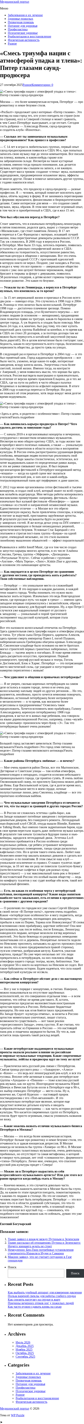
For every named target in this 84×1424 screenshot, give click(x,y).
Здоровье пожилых (20, 18)
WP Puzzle (17, 1415)
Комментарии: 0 (42, 84)
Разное (12, 43)
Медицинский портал (14, 1)
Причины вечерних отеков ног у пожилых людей (41, 1303)
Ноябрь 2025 (24, 1349)
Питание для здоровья (22, 25)
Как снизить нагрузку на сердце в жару (34, 1299)
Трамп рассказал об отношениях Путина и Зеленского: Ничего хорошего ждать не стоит (44, 1244)
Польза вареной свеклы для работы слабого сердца (42, 1296)
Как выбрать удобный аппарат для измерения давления (45, 1292)
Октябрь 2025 (25, 1353)
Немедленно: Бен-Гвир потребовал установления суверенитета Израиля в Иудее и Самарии (40, 1251)
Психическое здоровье (23, 33)
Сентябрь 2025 (25, 1356)
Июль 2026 (23, 1342)
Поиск (12, 1267)
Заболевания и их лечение (25, 15)
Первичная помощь (21, 22)
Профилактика (18, 29)
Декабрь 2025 (25, 1346)
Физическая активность (23, 40)
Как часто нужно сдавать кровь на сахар (35, 1306)
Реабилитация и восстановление (29, 36)
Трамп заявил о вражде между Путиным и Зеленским (43, 1239)
